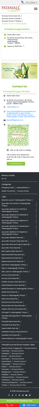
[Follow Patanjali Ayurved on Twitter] (16, 395)
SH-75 (4, 179)
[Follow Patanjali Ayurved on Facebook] (9, 395)
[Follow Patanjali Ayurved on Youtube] (26, 395)
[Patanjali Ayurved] (11, 8)
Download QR (16, 164)
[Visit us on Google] (12, 395)
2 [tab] (17, 75)
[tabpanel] (19, 70)
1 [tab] (14, 75)
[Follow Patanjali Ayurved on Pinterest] (19, 395)
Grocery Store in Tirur (18, 385)
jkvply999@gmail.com (15, 120)
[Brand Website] (29, 395)
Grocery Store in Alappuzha (12, 348)
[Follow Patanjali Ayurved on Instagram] (22, 395)
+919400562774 (13, 107)
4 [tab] (24, 75)
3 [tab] (21, 75)
